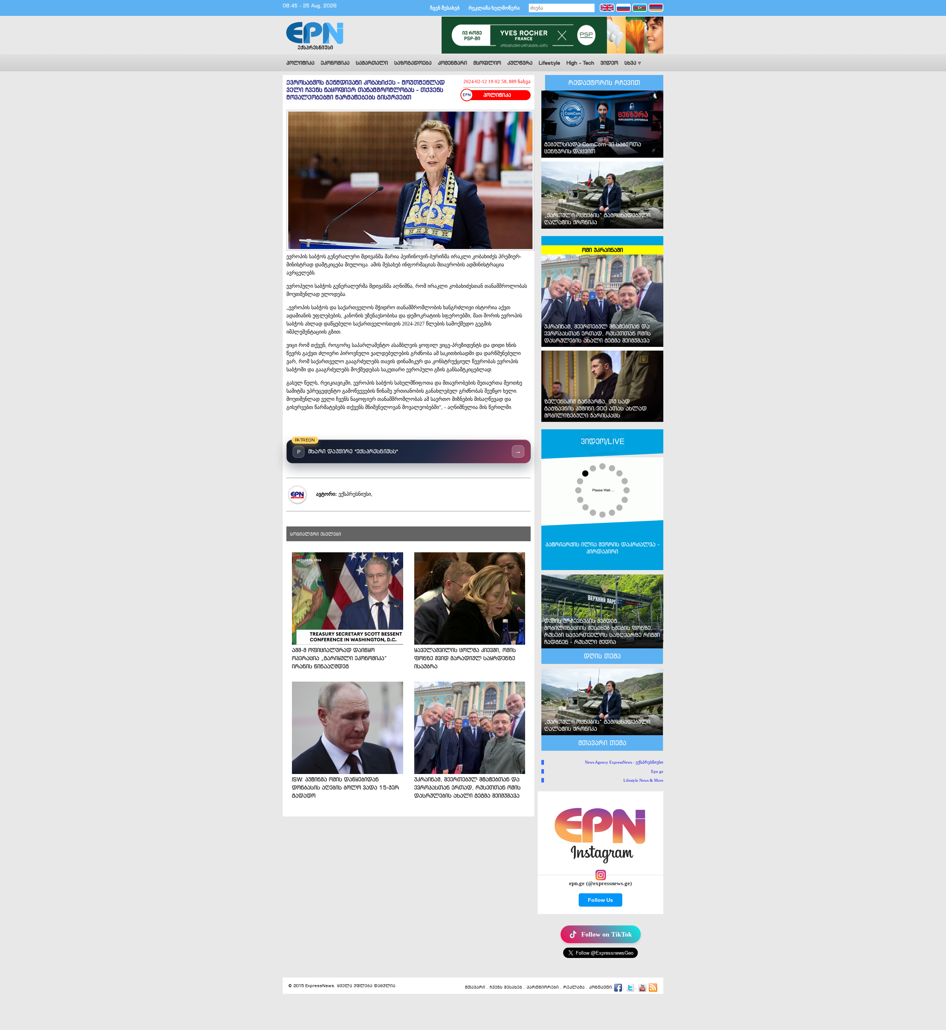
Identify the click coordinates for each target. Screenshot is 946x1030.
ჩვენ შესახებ (445, 8)
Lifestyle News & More (643, 780)
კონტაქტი (600, 987)
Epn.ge (657, 771)
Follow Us (600, 900)
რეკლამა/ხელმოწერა (494, 8)
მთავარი (475, 987)
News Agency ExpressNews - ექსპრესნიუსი (624, 762)
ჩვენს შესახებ (506, 987)
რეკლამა (574, 987)
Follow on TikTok (606, 934)
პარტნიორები (543, 987)
